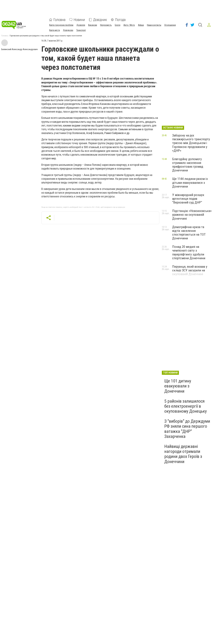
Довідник (100, 19)
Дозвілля (80, 25)
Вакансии (92, 25)
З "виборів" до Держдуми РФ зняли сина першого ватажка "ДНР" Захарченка (187, 429)
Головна (59, 19)
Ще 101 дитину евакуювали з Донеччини (177, 386)
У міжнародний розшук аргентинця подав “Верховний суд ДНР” (188, 198)
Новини (79, 19)
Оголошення (170, 25)
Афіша (141, 25)
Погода (120, 19)
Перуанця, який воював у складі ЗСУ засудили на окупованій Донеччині (189, 270)
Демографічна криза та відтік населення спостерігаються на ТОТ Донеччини (189, 232)
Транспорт (81, 30)
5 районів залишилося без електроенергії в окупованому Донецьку (185, 406)
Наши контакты (154, 25)
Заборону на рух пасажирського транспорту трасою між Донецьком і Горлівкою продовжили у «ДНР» (191, 143)
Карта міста (54, 30)
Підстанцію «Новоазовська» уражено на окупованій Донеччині (192, 214)
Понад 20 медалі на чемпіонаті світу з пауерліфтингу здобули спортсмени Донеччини (188, 252)
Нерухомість (106, 25)
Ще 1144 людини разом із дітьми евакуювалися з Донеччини (190, 182)
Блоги (117, 25)
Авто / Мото (129, 25)
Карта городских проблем (61, 25)
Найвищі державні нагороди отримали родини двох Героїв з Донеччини (183, 454)
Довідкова (68, 30)
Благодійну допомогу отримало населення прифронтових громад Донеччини (187, 164)
